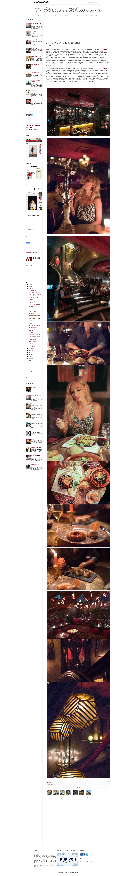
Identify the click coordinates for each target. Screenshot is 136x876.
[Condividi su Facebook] (52, 784)
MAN (86, 15)
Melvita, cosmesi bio (32, 290)
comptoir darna (59, 781)
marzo (30, 360)
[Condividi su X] (50, 784)
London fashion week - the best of (34, 336)
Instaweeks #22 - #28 (35, 455)
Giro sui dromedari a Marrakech (34, 304)
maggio (30, 356)
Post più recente (47, 842)
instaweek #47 (34, 48)
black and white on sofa (35, 431)
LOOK (47, 15)
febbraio (30, 362)
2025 (28, 269)
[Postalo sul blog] (49, 784)
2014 (28, 369)
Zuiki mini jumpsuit (34, 90)
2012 (28, 373)
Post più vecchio (109, 842)
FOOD (94, 15)
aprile (30, 358)
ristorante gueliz (102, 781)
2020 (28, 276)
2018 (28, 280)
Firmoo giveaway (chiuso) (36, 403)
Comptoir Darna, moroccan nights (34, 292)
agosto (30, 350)
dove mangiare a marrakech (75, 781)
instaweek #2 (34, 413)
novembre (30, 286)
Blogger (37, 215)
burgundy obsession (35, 464)
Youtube (44, 2)
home (39, 15)
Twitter (38, 2)
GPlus (41, 2)
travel (49, 782)
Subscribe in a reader (32, 252)
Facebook (35, 2)
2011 (28, 375)
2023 (28, 271)
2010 (28, 377)
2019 (28, 278)
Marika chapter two (35, 64)
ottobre (30, 288)
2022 (28, 273)
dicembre (30, 284)
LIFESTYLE (76, 15)
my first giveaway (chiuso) (36, 23)
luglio (30, 352)
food (86, 781)
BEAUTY (56, 15)
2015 (28, 367)
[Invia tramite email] (48, 784)
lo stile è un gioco (33, 258)
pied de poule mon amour (36, 56)
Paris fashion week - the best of (34, 325)
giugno (30, 354)
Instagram (47, 2)
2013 (28, 371)
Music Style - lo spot (35, 40)
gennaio (30, 364)
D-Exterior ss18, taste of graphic (34, 334)
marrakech (92, 781)
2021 (28, 275)
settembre (30, 348)
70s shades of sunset (35, 72)
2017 (28, 282)
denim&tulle (33, 31)
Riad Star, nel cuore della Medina (34, 313)
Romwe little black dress (36, 447)
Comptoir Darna (103, 68)
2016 (28, 366)
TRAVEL (65, 15)
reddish (32, 99)
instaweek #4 (34, 422)
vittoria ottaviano (33, 125)
